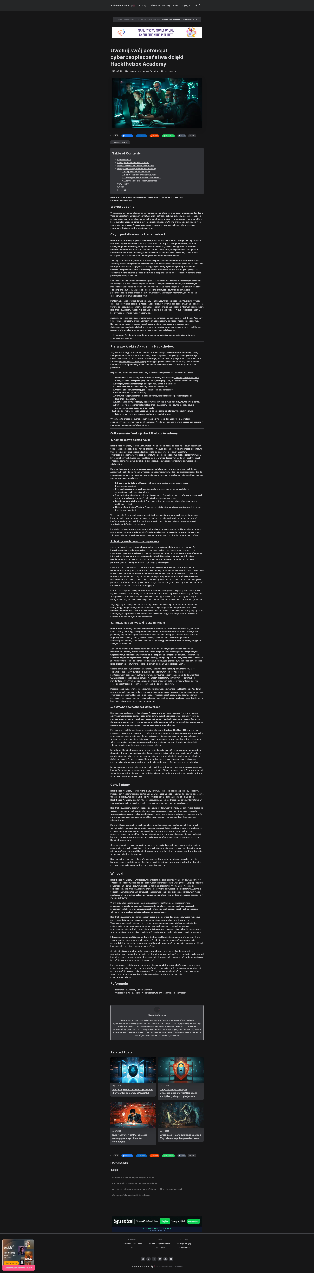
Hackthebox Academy (123, 335)
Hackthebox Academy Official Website (133, 989)
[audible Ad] (18, 1255)
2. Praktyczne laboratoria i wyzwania (139, 175)
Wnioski (120, 187)
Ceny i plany (123, 184)
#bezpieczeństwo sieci (171, 1189)
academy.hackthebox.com (131, 361)
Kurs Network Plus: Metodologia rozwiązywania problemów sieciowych (129, 1138)
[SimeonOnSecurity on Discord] (165, 1259)
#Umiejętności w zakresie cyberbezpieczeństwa (134, 1183)
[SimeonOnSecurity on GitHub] (143, 1259)
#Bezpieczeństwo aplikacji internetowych (131, 1195)
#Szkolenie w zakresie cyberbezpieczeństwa (133, 1177)
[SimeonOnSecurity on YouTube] (171, 1259)
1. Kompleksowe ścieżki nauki (136, 171)
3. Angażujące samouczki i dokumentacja (141, 177)
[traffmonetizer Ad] (157, 32)
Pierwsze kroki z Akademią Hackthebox (135, 165)
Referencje (122, 190)
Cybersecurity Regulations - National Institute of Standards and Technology (150, 993)
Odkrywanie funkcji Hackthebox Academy (136, 168)
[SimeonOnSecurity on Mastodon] (154, 1259)
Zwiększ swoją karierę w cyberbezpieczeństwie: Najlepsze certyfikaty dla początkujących (178, 1093)
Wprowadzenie (124, 159)
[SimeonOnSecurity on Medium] (159, 1259)
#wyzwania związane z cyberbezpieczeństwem (134, 1189)
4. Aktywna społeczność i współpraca (139, 181)
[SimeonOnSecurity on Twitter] (148, 1259)
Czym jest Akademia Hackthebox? (133, 162)
